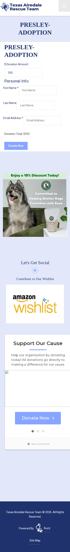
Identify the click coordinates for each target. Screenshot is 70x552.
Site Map (35, 540)
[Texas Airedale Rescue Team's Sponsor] (35, 204)
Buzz (47, 528)
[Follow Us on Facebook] (35, 270)
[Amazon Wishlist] (35, 303)
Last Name (10, 103)
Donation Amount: (17, 64)
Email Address (13, 118)
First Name (10, 87)
